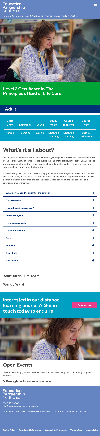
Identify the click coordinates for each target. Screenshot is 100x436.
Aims (8, 237)
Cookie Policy (9, 430)
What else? (12, 260)
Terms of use (76, 430)
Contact (84, 411)
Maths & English (14, 215)
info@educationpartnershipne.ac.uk (20, 406)
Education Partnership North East (14, 7)
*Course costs (13, 200)
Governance (71, 411)
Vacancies (20, 411)
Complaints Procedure (56, 430)
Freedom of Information (30, 430)
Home (6, 16)
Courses (16, 16)
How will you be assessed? (20, 207)
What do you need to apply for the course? (28, 192)
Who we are (8, 411)
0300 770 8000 (11, 403)
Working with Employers (39, 411)
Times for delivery (15, 230)
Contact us (84, 305)
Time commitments (16, 222)
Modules (10, 245)
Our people (58, 411)
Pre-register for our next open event (30, 381)
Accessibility (92, 430)
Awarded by (12, 253)
